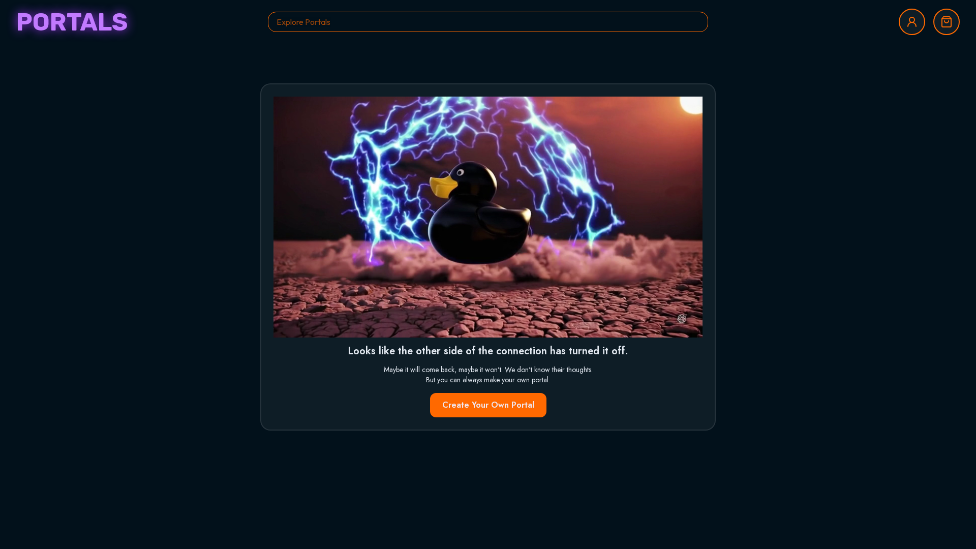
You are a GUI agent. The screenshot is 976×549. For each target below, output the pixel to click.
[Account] (912, 22)
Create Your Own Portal (488, 405)
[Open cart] (946, 22)
